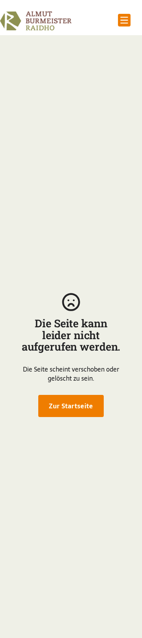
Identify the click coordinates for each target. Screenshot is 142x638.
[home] (35, 20)
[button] (124, 21)
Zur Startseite (71, 406)
